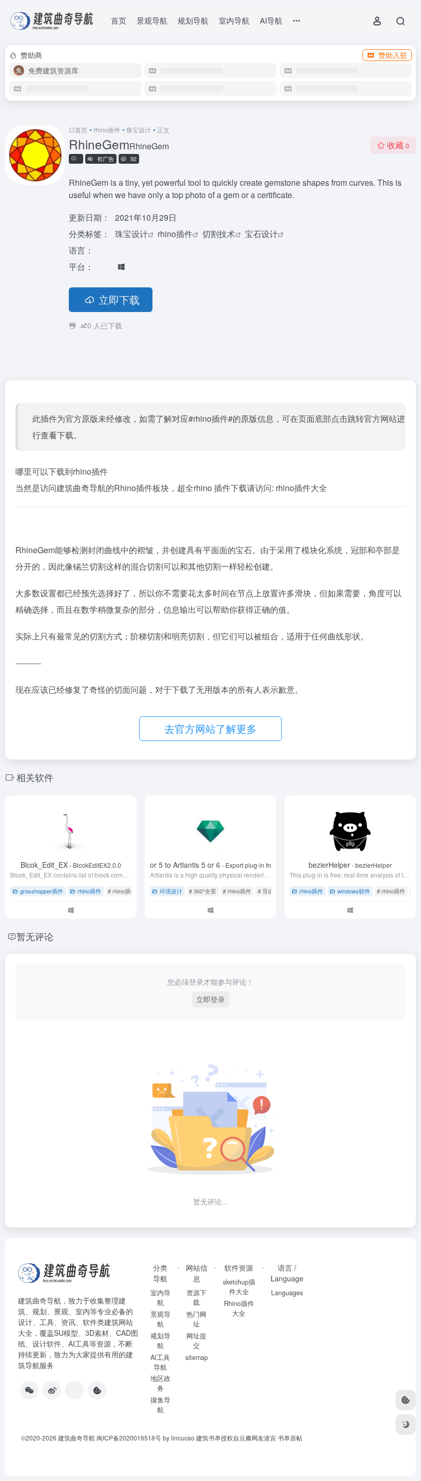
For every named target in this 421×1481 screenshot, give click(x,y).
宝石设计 (261, 234)
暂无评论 (34, 936)
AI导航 (271, 20)
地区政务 (160, 1383)
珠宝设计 (138, 129)
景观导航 (152, 20)
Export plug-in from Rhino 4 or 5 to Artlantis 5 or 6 (210, 865)
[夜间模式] (405, 1424)
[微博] (52, 1390)
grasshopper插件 (41, 891)
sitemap (196, 1357)
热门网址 (196, 1319)
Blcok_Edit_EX (71, 865)
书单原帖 (290, 1437)
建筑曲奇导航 (39, 1300)
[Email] (74, 1390)
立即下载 (119, 299)
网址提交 (196, 1340)
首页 (118, 20)
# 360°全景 (202, 891)
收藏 (398, 145)
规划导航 (193, 20)
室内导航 (234, 20)
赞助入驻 (392, 55)
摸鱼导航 (160, 1404)
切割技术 (218, 234)
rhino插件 (106, 129)
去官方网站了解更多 (210, 728)
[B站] (97, 1390)
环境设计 (171, 891)
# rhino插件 (122, 891)
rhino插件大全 (301, 488)
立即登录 (210, 999)
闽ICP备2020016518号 (129, 1437)
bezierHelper (350, 865)
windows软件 (353, 891)
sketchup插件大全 (239, 1286)
